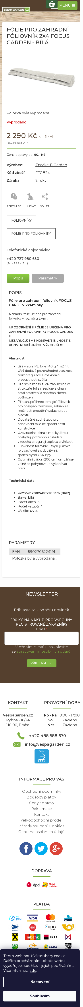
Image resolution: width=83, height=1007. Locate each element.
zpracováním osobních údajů (44, 651)
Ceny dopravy (41, 803)
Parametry (47, 278)
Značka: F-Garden (51, 165)
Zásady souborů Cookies (41, 826)
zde (33, 970)
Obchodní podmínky (41, 791)
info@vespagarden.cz (47, 744)
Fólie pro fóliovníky (31, 234)
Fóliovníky (21, 220)
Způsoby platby (41, 797)
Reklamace (41, 809)
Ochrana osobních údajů (41, 832)
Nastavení (40, 982)
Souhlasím (40, 996)
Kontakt (41, 814)
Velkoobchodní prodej (41, 820)
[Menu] (67, 5)
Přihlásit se (41, 663)
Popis (18, 278)
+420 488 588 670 (47, 735)
